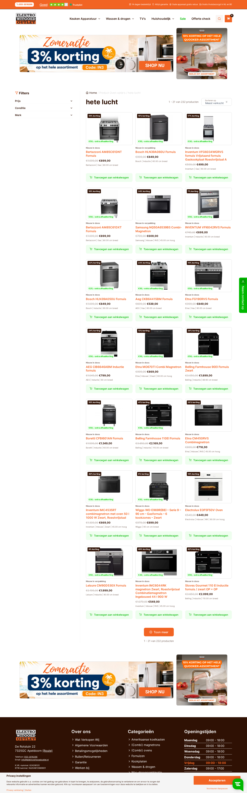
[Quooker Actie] (202, 53)
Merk (18, 115)
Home (93, 92)
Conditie (20, 107)
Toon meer (161, 632)
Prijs (18, 100)
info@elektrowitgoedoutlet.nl (35, 759)
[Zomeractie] (96, 53)
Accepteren (217, 780)
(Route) (47, 750)
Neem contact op (243, 298)
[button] (98, 18)
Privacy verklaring (15, 790)
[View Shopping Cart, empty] (228, 18)
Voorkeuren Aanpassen (217, 789)
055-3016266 (30, 757)
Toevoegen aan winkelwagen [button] (111, 177)
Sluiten (28, 790)
